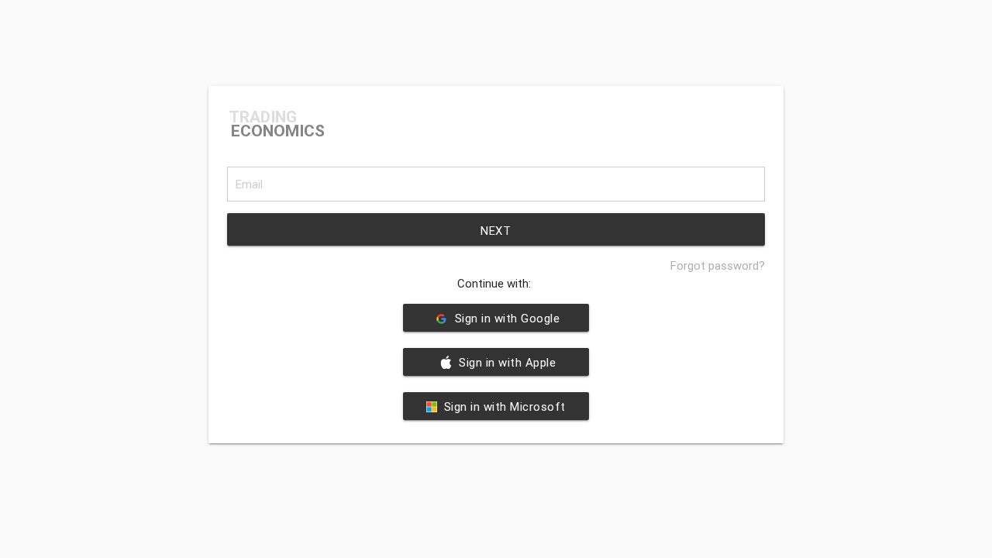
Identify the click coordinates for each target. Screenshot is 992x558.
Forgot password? (717, 265)
